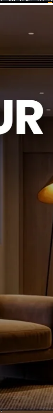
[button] (42, 2)
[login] (43, 2)
